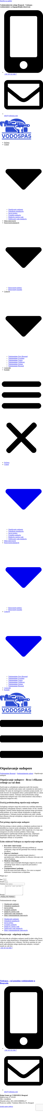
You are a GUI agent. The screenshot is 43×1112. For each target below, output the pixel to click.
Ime (1, 879)
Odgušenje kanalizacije (16, 211)
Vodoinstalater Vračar (15, 360)
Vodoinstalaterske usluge (25, 773)
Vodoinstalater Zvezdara (16, 358)
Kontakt (6, 370)
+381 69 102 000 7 (6, 948)
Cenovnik (7, 368)
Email (2, 882)
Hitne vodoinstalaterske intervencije (16, 915)
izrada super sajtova (6, 1106)
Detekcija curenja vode (15, 217)
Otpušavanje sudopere (15, 209)
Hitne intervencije (10, 221)
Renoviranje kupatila (15, 289)
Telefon (2, 884)
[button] (21, 416)
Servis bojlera (12, 213)
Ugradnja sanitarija (14, 215)
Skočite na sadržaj (6, 1)
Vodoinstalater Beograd (16, 366)
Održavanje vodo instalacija (17, 219)
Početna (6, 143)
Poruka (2, 895)
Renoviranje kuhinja (15, 288)
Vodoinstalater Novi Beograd (18, 356)
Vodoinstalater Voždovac (16, 362)
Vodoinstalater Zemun (15, 364)
